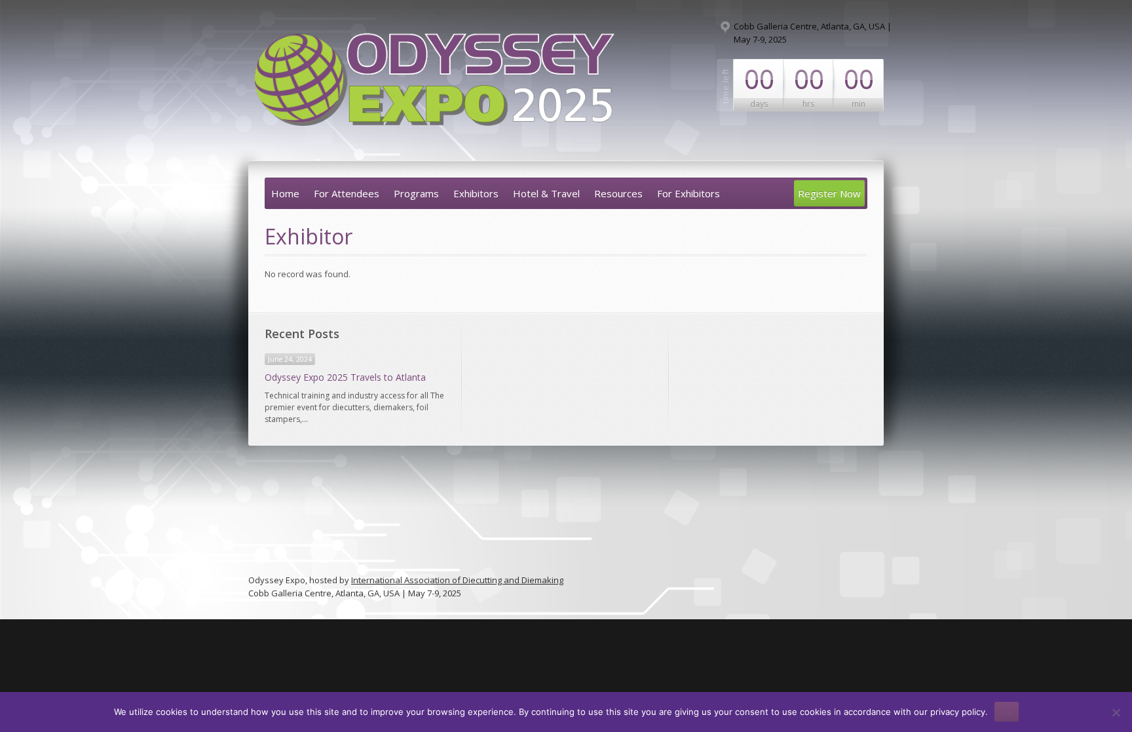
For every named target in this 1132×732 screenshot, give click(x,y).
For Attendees (346, 193)
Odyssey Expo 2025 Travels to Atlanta (345, 377)
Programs (416, 193)
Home (285, 193)
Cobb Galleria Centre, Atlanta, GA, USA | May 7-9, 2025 (813, 32)
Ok (1006, 711)
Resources (618, 193)
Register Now (829, 193)
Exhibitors (476, 193)
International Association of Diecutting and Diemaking (457, 580)
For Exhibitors (688, 193)
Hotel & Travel (546, 193)
